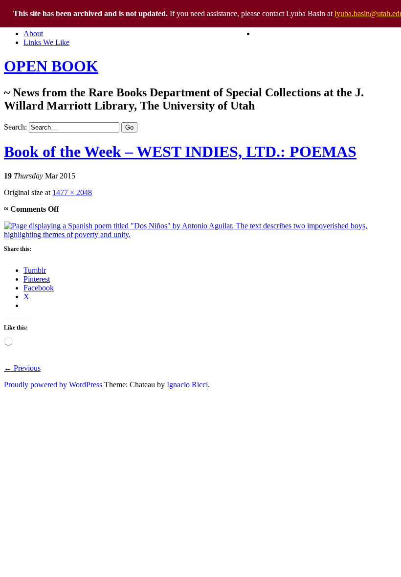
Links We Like (46, 42)
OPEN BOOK (51, 66)
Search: (15, 127)
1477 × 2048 (72, 192)
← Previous (22, 368)
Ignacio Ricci (187, 384)
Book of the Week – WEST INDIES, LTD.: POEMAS (180, 151)
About (33, 33)
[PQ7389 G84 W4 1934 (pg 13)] (200, 234)
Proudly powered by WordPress (53, 384)
